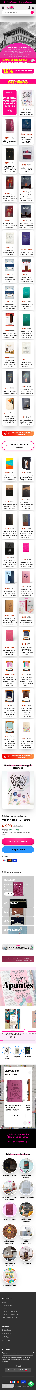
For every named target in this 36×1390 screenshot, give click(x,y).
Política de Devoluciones (10, 1314)
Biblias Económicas (26, 1234)
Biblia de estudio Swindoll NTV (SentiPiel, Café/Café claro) (9, 297)
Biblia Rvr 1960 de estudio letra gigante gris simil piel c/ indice (9, 583)
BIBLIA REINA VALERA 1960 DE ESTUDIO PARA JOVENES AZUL (9, 188)
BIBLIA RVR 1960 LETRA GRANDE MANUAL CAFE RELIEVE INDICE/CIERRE (26, 703)
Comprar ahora (18, 849)
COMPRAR (9, 894)
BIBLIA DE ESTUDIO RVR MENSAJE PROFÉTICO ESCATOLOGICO (26, 131)
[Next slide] (29, 1123)
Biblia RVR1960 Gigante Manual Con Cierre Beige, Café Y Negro (9, 496)
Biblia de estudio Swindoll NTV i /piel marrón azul (9, 270)
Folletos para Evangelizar (9, 1234)
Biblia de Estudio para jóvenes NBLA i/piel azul (9, 382)
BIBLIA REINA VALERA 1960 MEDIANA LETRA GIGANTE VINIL (9, 641)
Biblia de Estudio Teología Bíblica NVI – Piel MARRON (26, 354)
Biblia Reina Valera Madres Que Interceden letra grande (26, 612)
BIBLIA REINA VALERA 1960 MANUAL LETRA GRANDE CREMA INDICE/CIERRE (26, 734)
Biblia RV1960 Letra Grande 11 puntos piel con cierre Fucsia (26, 554)
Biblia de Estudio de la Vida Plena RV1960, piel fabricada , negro (26, 411)
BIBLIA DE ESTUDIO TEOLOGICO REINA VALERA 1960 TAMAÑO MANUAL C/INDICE (9, 160)
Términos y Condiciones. (10, 1317)
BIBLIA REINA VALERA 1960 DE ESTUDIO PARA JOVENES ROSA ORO (9, 216)
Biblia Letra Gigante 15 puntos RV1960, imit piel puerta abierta (26, 468)
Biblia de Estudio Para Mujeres (9, 131)
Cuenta (29, 7)
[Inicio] (10, 7)
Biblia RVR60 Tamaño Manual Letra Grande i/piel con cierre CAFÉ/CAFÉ (26, 496)
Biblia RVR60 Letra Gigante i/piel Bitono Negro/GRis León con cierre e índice (9, 554)
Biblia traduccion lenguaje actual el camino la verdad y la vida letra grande (26, 583)
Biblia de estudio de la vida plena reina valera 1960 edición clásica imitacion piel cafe (26, 188)
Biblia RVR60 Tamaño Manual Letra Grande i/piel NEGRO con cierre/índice (9, 525)
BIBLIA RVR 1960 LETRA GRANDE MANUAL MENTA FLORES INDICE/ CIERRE (9, 734)
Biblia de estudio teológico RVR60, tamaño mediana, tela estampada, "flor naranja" (9, 411)
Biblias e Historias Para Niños (9, 1190)
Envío (14, 832)
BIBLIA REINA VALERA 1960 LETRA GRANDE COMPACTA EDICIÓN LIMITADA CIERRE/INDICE (9, 672)
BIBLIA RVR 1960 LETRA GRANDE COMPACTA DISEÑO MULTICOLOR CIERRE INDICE (26, 672)
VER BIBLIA (12, 1030)
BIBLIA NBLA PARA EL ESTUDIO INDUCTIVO (26, 243)
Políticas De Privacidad (9, 1311)
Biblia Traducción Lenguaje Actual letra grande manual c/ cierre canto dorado (9, 612)
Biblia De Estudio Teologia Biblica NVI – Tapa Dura (9, 243)
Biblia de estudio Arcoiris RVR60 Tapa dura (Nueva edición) (9, 468)
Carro (33, 7)
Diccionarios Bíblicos (9, 1256)
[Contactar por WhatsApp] (31, 1384)
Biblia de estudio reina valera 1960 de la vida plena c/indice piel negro (26, 216)
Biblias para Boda (26, 1189)
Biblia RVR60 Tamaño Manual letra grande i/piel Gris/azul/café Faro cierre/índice (26, 525)
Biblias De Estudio (9, 1167)
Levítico (14, 1386)
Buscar (4, 1302)
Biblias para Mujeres (26, 1212)
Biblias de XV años (9, 1211)
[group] (15, 1097)
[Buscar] (32, 12)
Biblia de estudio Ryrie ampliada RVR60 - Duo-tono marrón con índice (9, 325)
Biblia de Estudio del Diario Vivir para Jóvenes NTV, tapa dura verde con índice (26, 325)
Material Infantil (9, 1276)
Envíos (4, 1308)
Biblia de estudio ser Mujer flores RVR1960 (26, 103)
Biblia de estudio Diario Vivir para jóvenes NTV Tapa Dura (26, 297)
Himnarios (26, 1255)
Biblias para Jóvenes (26, 1168)
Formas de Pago (7, 1305)
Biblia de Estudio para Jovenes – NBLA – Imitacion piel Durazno (26, 382)
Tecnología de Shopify (23, 1386)
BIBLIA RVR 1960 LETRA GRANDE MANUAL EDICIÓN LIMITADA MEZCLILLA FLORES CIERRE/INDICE (26, 641)
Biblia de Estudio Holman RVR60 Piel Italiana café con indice (26, 270)
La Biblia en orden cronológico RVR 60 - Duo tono (26, 160)
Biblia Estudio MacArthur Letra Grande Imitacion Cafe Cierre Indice (9, 354)
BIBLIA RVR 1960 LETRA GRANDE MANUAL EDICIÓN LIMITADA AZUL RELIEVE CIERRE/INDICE (9, 703)
